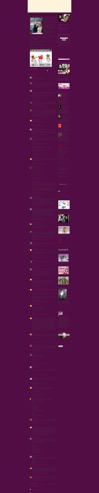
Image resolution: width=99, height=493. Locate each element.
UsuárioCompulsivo (67, 196)
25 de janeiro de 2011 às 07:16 (39, 265)
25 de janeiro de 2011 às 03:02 (39, 125)
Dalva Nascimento (35, 365)
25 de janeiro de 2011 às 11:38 (39, 363)
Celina (33, 344)
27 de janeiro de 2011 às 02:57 (39, 464)
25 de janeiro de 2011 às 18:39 (39, 434)
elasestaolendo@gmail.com (62, 150)
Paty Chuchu (34, 100)
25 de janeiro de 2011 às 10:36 (39, 341)
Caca (33, 316)
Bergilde (33, 241)
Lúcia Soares (34, 196)
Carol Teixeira (34, 466)
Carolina (33, 386)
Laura (33, 89)
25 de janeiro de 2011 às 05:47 (39, 178)
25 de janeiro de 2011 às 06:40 (39, 239)
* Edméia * (34, 166)
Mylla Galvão (34, 304)
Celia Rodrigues (34, 475)
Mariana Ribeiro (34, 397)
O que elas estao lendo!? (63, 315)
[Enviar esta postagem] (47, 70)
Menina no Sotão (35, 437)
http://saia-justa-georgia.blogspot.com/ (38, 288)
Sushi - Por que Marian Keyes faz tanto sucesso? (65, 134)
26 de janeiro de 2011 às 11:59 (39, 452)
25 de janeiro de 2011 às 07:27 (39, 285)
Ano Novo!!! (63, 115)
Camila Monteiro (35, 267)
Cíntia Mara (34, 157)
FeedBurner (66, 41)
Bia (32, 230)
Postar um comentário (33, 482)
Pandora (33, 207)
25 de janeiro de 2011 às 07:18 (39, 275)
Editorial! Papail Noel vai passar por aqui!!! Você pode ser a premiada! (65, 106)
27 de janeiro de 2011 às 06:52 (39, 473)
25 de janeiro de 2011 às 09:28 (39, 330)
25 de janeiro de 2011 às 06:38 (39, 227)
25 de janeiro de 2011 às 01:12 (39, 98)
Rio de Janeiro (60, 242)
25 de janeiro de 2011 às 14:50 (39, 383)
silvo (33, 76)
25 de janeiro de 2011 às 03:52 (39, 134)
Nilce (33, 353)
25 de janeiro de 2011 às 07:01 (39, 257)
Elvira (33, 405)
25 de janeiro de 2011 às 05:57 (39, 193)
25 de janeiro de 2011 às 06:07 (39, 205)
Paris (59, 241)
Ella (32, 377)
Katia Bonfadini (34, 108)
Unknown (33, 248)
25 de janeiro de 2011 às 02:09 (39, 116)
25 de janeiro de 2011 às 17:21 (39, 423)
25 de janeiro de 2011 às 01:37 (39, 106)
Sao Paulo (60, 240)
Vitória (59, 238)
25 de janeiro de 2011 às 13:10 (39, 374)
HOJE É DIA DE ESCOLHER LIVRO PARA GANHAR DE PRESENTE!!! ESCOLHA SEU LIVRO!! (63, 95)
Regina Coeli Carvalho (36, 455)
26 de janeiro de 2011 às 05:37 (39, 442)
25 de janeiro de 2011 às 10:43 (39, 350)
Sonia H (33, 445)
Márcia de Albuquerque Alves (37, 222)
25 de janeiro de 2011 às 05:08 (39, 143)
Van (32, 81)
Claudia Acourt (34, 181)
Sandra (33, 259)
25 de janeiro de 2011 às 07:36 (39, 301)
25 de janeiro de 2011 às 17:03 (39, 415)
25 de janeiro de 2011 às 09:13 (39, 314)
